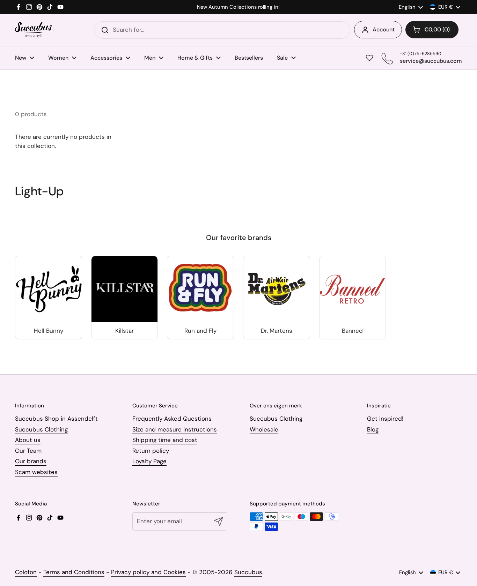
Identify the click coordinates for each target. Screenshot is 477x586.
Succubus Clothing (41, 429)
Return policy (150, 450)
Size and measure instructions (174, 429)
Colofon (26, 572)
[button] (431, 29)
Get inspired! (385, 418)
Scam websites (36, 472)
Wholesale (264, 429)
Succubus (248, 572)
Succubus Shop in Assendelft (56, 418)
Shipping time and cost (164, 440)
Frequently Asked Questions (172, 418)
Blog (373, 429)
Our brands (30, 461)
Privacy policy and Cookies (148, 572)
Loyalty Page (149, 461)
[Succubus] (33, 30)
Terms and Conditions (73, 572)
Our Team (28, 450)
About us (28, 440)
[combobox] (222, 30)
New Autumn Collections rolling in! (238, 7)
